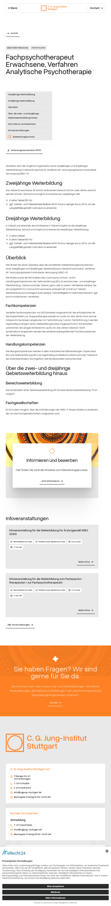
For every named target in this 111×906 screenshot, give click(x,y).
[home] (54, 8)
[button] (13, 8)
